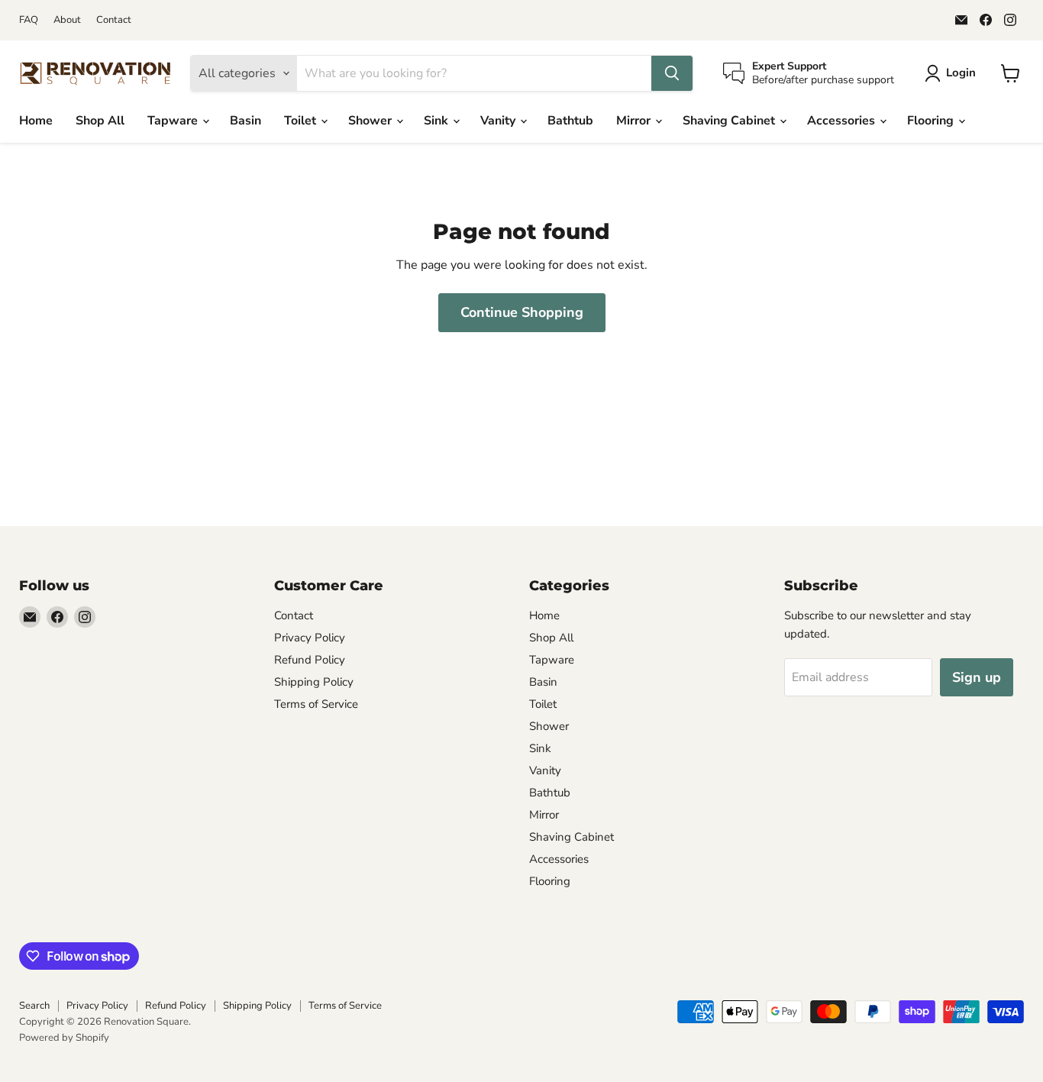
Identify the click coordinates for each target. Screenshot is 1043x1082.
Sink (437, 120)
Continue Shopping (521, 312)
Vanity (499, 120)
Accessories (842, 120)
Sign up (976, 677)
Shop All (100, 120)
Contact (113, 20)
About (67, 20)
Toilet (301, 120)
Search (34, 1006)
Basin (245, 120)
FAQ (28, 20)
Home (36, 120)
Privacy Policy (309, 637)
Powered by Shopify (64, 1038)
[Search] (672, 73)
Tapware (174, 120)
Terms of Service (316, 704)
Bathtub (570, 120)
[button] (953, 73)
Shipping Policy (314, 682)
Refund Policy (309, 659)
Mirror (635, 120)
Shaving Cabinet (730, 120)
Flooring (932, 120)
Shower (371, 120)
